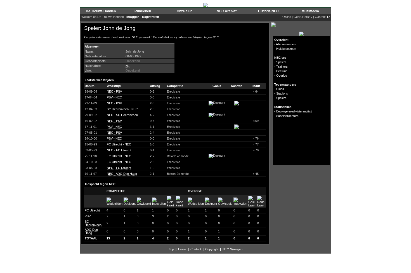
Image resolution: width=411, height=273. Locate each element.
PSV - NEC (114, 97)
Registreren (150, 16)
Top (171, 249)
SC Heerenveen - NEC (122, 109)
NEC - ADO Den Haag (122, 173)
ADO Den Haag (91, 231)
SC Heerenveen (93, 223)
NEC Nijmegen (232, 249)
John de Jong (119, 28)
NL (127, 65)
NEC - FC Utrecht (119, 150)
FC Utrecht (92, 210)
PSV (88, 216)
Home (182, 249)
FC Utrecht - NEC (119, 144)
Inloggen (133, 16)
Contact (195, 249)
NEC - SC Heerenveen (122, 115)
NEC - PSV (114, 91)
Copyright (211, 249)
